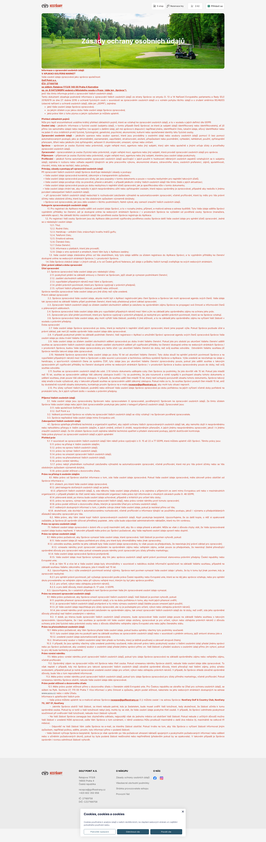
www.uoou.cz (49, 693)
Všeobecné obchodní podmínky (132, 783)
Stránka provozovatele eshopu (132, 788)
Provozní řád (123, 794)
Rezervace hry (177, 6)
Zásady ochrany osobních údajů (132, 777)
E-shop (160, 6)
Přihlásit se (217, 6)
